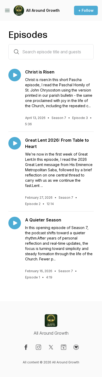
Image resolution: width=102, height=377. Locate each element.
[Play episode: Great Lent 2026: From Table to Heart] (14, 143)
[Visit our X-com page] (51, 347)
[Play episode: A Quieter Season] (14, 223)
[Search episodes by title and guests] (16, 52)
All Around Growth (43, 10)
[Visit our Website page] (63, 347)
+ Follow (86, 10)
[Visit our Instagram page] (38, 347)
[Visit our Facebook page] (26, 347)
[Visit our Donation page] (76, 347)
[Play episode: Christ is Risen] (14, 75)
